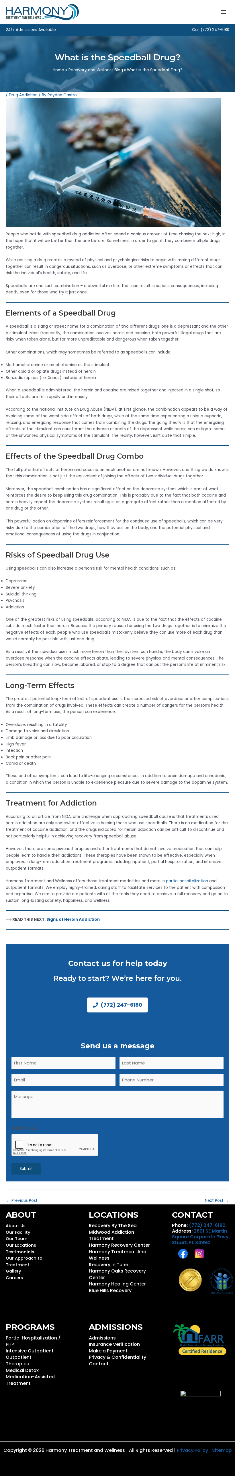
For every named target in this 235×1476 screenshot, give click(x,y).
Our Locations (21, 1245)
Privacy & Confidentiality (117, 1357)
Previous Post (22, 1201)
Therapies (17, 1363)
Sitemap (222, 1450)
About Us (16, 1226)
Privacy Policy (193, 1450)
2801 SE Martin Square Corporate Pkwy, (201, 1237)
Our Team (17, 1238)
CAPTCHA (23, 1128)
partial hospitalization (187, 881)
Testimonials (20, 1252)
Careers (14, 1278)
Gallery (13, 1271)
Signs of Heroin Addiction (73, 919)
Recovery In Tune (108, 1264)
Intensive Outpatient (30, 1351)
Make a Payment (108, 1351)
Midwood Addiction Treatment (111, 1235)
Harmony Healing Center (117, 1284)
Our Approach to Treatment (24, 1261)
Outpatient (19, 1357)
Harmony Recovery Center (119, 1245)
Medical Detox (22, 1370)
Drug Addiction (23, 95)
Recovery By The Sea (113, 1225)
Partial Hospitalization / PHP (33, 1341)
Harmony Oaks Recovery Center (117, 1274)
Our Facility (18, 1232)
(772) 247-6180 (215, 29)
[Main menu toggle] (224, 12)
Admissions (102, 1338)
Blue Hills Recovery (110, 1290)
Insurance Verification (114, 1344)
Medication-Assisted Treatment (30, 1380)
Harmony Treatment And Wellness (117, 1255)
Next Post (217, 1201)
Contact (99, 1363)
